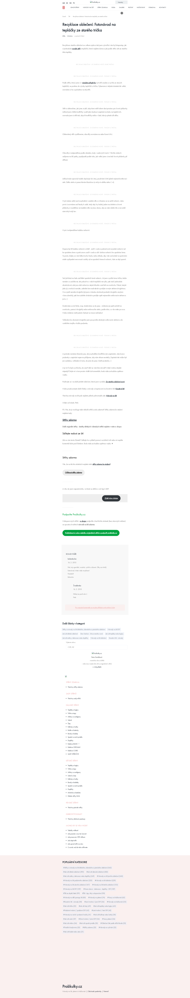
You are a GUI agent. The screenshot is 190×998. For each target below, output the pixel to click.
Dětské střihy (72, 760)
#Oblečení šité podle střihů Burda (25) (113, 923)
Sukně (70, 720)
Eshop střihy (75, 7)
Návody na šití (88, 7)
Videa (113, 7)
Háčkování (141, 7)
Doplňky (70, 740)
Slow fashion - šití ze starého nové (91, 634)
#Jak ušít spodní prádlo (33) (88, 923)
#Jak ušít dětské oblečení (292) (73, 872)
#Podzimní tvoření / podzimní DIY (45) (76, 910)
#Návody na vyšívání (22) (107, 927)
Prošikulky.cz (72, 986)
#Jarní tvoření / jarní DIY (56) (94, 902)
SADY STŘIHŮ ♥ (73, 754)
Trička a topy (72, 713)
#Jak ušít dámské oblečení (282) (97, 872)
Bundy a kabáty (73, 734)
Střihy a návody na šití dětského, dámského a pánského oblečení (83, 629)
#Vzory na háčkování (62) (116, 897)
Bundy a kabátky (73, 782)
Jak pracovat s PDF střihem (76, 837)
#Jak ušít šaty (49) (85, 906)
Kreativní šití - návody (116, 638)
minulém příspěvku (89, 83)
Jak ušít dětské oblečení (70, 634)
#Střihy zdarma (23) (89, 927)
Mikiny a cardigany (74, 717)
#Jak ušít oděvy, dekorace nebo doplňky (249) (78, 876)
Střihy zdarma (102, 7)
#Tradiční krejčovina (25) (71, 927)
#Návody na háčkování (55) (116, 902)
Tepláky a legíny (73, 710)
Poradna (152, 7)
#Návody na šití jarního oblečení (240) (110, 876)
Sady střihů (71, 693)
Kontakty (162, 7)
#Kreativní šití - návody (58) (72, 902)
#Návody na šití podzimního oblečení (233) (77, 880)
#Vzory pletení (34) (108, 919)
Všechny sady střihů (74, 698)
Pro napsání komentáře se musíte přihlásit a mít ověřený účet (95, 608)
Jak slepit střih (72, 840)
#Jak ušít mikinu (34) (70, 923)
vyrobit (76, 48)
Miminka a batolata (74, 793)
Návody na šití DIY (114, 629)
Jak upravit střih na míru (75, 844)
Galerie (121, 7)
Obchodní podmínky (94, 991)
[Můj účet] (126, 13)
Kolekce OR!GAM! (74, 747)
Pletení (130, 7)
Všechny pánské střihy (75, 807)
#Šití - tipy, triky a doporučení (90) (93, 893)
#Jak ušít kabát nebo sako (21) (73, 932)
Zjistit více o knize (111, 498)
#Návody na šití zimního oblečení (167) (76, 885)
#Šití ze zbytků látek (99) (71, 893)
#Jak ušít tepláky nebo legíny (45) (104, 906)
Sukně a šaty (72, 776)
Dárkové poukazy (74, 814)
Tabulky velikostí (73, 830)
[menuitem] (64, 16)
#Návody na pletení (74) (96, 897)
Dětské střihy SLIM (74, 796)
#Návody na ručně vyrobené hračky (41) (77, 915)
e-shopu (83, 521)
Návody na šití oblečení (98, 638)
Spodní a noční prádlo (75, 737)
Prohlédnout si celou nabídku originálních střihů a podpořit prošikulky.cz (91, 533)
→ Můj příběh (96, 667)
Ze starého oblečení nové (115, 381)
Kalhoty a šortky (73, 727)
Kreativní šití (120, 389)
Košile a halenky (73, 730)
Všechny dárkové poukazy (76, 819)
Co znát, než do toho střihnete (78, 847)
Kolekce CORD (73, 751)
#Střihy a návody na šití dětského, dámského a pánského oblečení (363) (87, 868)
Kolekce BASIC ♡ (74, 744)
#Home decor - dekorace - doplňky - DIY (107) (99, 889)
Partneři (106, 991)
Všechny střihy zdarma (75, 687)
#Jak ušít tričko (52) (69, 906)
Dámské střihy (72, 705)
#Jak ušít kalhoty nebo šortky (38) (104, 915)
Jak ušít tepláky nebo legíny (114, 634)
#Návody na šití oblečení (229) (105, 880)
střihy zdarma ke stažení (101, 464)
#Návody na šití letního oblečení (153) (105, 885)
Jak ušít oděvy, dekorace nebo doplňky (75, 638)
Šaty (69, 723)
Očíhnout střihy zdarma (73, 472)
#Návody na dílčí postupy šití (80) (74, 897)
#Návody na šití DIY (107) (72, 889)
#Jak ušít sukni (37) (69, 919)
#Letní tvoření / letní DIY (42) (101, 910)
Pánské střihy (72, 802)
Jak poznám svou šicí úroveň (77, 834)
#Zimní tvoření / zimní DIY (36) (89, 919)
